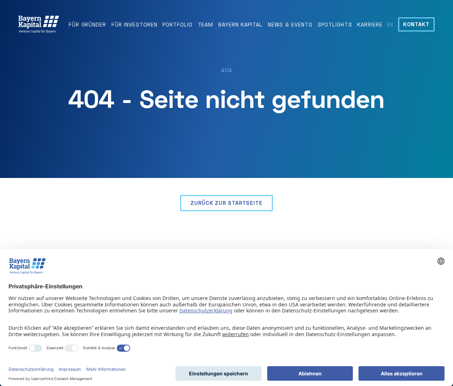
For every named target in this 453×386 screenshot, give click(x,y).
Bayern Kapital (240, 24)
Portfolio (177, 24)
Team (205, 24)
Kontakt (416, 24)
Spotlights (334, 24)
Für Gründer (87, 24)
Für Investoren (134, 24)
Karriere (369, 24)
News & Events (290, 24)
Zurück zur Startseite (226, 203)
